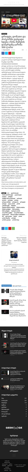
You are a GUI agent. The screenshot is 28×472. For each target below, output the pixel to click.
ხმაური (15, 216)
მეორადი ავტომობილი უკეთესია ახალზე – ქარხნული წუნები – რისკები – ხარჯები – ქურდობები (7, 241)
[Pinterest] (9, 53)
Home (2, 12)
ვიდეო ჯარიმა (11, 203)
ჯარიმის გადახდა (6, 219)
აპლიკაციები (5, 464)
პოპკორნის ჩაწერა (18, 212)
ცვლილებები (8, 216)
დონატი (16, 200)
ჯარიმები (13, 218)
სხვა (10, 470)
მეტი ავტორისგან (17, 285)
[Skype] (17, 276)
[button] (2, 9)
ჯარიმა (20, 216)
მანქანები (8, 12)
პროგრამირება (7, 468)
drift (8, 193)
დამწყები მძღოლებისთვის (8, 198)
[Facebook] (2, 53)
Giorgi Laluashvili (6, 49)
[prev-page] (2, 319)
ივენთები (6, 470)
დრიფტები (22, 202)
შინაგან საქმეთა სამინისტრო (18, 214)
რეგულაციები (5, 214)
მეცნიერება (9, 465)
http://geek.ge (14, 262)
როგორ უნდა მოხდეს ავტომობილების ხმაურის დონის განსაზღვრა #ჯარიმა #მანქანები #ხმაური (17, 293)
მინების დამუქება (6, 209)
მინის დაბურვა (15, 209)
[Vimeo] (17, 279)
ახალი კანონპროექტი (7, 194)
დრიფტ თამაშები (6, 202)
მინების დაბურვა (21, 207)
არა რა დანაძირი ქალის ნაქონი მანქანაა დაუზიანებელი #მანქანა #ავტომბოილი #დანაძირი (18, 352)
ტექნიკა (10, 464)
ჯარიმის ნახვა (15, 219)
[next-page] (5, 319)
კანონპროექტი (5, 205)
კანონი (18, 203)
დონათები (19, 198)
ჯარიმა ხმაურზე (6, 218)
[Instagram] (7, 276)
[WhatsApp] (13, 53)
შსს (3, 216)
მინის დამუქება (6, 211)
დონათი (4, 200)
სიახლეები (7, 461)
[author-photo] (14, 258)
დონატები (10, 200)
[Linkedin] (11, 276)
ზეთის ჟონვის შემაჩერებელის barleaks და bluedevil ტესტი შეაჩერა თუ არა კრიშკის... (17, 387)
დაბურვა (4, 196)
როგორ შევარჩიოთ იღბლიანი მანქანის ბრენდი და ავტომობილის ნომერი (17, 373)
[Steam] (23, 276)
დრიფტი (4, 203)
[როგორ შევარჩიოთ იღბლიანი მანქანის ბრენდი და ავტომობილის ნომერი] (5, 373)
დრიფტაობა (15, 202)
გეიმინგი (7, 467)
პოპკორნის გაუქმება (7, 212)
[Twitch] (11, 279)
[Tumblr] (7, 279)
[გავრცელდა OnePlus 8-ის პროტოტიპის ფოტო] (5, 380)
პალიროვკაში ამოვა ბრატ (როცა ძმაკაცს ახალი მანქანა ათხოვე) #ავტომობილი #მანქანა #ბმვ (18, 303)
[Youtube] (20, 279)
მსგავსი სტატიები (6, 285)
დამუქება (10, 196)
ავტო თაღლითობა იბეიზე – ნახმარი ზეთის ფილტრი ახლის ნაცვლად (20, 240)
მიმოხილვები (7, 462)
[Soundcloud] (20, 276)
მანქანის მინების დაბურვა (8, 207)
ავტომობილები (15, 193)
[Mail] (14, 276)
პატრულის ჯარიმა (15, 211)
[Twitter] (6, 53)
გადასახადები (18, 194)
